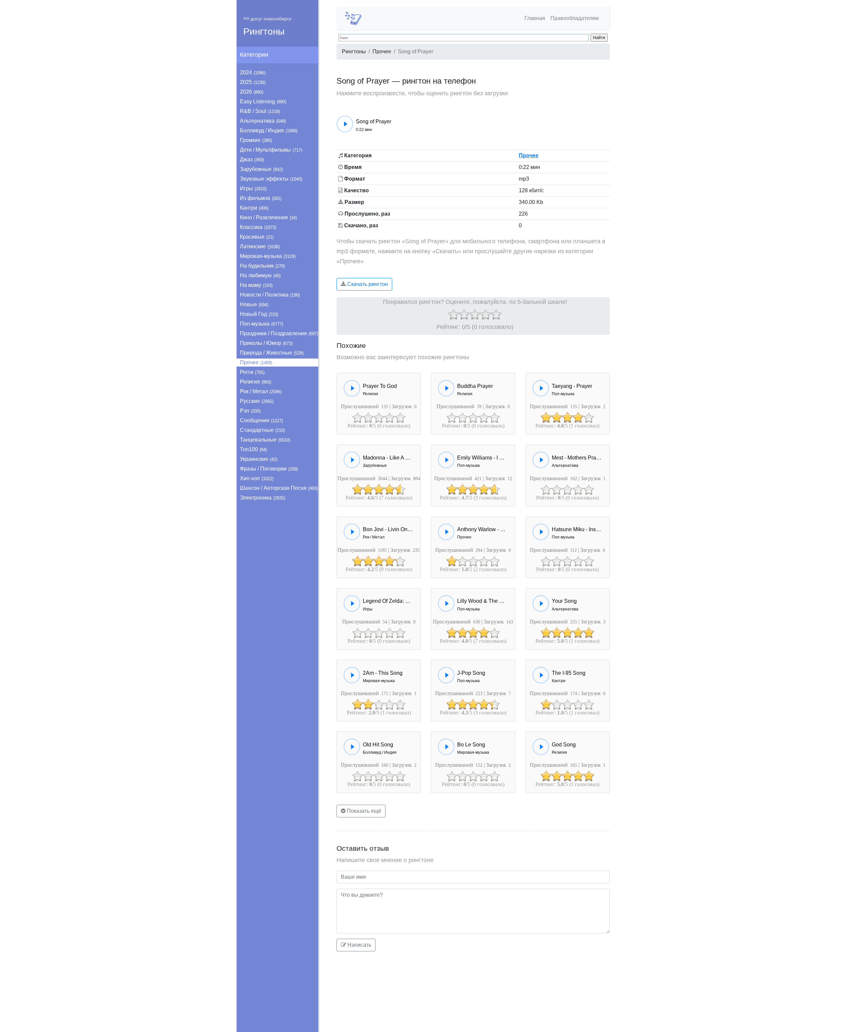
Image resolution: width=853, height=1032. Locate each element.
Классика (258, 227)
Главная (534, 18)
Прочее (256, 362)
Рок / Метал (261, 391)
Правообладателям (574, 18)
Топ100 (253, 449)
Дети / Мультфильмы (271, 150)
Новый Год (259, 314)
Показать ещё (363, 811)
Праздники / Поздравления (279, 333)
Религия (255, 382)
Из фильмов (261, 198)
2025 (253, 82)
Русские (257, 401)
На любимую (260, 275)
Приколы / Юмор (266, 343)
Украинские (258, 459)
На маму (256, 285)
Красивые (257, 237)
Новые (254, 304)
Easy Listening (263, 101)
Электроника (262, 498)
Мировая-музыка (268, 256)
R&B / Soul (260, 111)
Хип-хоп (257, 478)
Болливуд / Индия (269, 130)
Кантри (254, 208)
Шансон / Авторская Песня (279, 488)
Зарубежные (261, 169)
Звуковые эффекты (271, 179)
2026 (251, 92)
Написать (358, 945)
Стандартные (262, 430)
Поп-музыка (261, 324)
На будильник (262, 266)
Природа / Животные (272, 353)
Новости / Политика (270, 295)
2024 (253, 72)
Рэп (250, 411)
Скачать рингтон (367, 284)
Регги (252, 372)
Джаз (252, 159)
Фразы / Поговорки (269, 469)
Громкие (256, 140)
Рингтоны (264, 31)
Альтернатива (263, 121)
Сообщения (261, 420)
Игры (253, 188)
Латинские (260, 246)
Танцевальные (265, 440)
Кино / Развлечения (268, 217)
